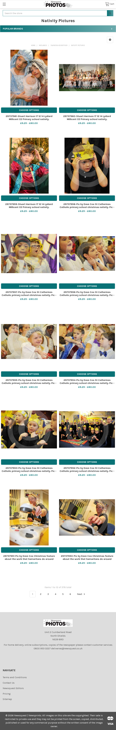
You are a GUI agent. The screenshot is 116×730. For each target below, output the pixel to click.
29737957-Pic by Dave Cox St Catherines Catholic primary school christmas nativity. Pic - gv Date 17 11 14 (29, 295)
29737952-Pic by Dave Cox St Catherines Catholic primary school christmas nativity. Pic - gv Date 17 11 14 (87, 471)
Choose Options (29, 110)
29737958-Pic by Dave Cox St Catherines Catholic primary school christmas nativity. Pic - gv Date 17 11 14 (87, 207)
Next (80, 594)
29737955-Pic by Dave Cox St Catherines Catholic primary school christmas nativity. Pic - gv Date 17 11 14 (29, 383)
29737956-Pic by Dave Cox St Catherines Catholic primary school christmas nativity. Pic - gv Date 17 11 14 (87, 295)
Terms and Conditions (15, 677)
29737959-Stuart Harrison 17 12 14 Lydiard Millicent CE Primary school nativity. (29, 206)
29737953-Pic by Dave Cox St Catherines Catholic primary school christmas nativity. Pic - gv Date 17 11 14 (29, 471)
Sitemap (7, 699)
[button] (110, 39)
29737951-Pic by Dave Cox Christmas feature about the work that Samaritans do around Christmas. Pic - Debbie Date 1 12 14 (29, 559)
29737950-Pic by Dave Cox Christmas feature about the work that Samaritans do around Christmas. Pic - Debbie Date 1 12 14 (87, 559)
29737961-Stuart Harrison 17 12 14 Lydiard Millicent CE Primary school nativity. (29, 118)
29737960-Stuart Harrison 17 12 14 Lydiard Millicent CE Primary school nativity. (87, 118)
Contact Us (8, 682)
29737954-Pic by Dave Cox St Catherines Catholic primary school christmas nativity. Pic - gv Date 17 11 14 (87, 383)
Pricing (7, 693)
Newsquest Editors (13, 688)
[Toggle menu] (4, 4)
